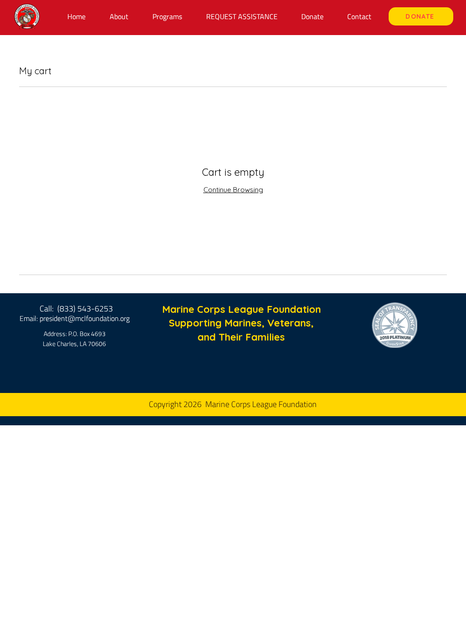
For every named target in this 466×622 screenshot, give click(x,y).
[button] (167, 16)
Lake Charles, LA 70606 (74, 343)
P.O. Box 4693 (87, 333)
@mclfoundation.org (99, 318)
